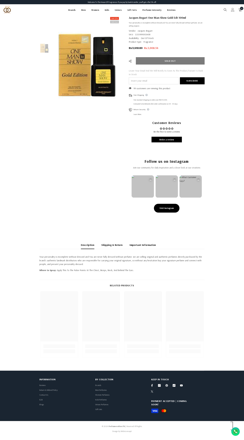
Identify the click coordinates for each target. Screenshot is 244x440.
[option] (87, 65)
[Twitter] (152, 391)
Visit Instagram (167, 208)
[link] (59, 346)
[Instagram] (159, 385)
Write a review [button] (166, 139)
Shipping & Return (112, 245)
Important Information (143, 245)
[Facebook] (152, 385)
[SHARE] (131, 61)
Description (87, 245)
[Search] (225, 10)
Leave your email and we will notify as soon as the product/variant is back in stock (166, 72)
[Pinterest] (166, 385)
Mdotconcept (126, 431)
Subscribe (192, 80)
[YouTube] (181, 385)
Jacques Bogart (145, 30)
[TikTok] (174, 385)
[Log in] (232, 9)
